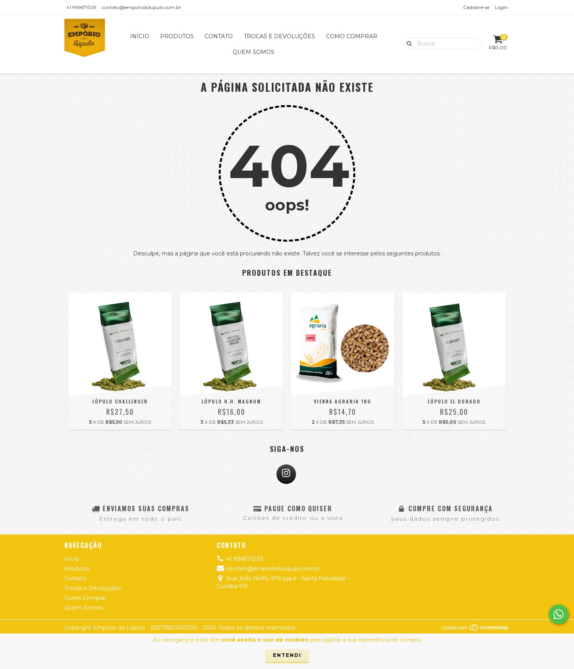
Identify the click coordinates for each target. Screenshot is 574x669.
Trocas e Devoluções (279, 36)
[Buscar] (407, 43)
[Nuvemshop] (475, 629)
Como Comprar (351, 36)
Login (501, 7)
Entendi (287, 655)
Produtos (177, 36)
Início (139, 36)
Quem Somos (254, 51)
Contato (219, 36)
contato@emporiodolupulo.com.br (141, 7)
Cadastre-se (476, 7)
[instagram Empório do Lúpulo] (286, 474)
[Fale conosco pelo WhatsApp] (558, 614)
